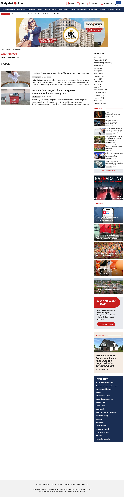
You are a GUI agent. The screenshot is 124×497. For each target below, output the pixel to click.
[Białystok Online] (12, 3)
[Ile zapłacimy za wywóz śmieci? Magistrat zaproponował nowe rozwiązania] (15, 97)
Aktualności (36, 77)
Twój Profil (85, 484)
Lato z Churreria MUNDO (26, 14)
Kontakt (66, 484)
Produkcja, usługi (102, 416)
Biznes (66, 9)
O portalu (38, 484)
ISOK (78, 484)
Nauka (73, 9)
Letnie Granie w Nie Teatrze (42, 14)
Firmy (82, 3)
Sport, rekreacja (101, 426)
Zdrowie (102, 9)
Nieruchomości (82, 9)
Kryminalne (98, 90)
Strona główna (6, 50)
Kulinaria (97, 98)
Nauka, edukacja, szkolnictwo (106, 412)
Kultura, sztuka (101, 402)
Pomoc (73, 484)
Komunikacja (108, 3)
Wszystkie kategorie (103, 439)
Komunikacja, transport (104, 399)
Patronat (53, 484)
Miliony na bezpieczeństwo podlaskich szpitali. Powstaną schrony (114, 155)
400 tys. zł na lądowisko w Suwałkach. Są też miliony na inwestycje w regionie (113, 130)
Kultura (47, 9)
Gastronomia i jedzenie (104, 389)
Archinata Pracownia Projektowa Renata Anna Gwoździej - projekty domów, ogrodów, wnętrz (107, 360)
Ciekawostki (98, 103)
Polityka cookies (53, 489)
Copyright (63, 489)
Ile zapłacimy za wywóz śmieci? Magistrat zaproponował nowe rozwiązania (53, 92)
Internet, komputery (103, 396)
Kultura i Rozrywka (100, 63)
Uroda (96, 79)
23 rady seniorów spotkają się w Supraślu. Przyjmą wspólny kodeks (113, 138)
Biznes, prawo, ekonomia (105, 382)
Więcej (118, 9)
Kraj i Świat (98, 101)
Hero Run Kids (55, 14)
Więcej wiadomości (107, 170)
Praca (60, 9)
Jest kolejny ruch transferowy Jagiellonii (112, 114)
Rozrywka (99, 422)
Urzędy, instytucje (102, 432)
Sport (54, 9)
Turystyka (110, 9)
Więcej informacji (102, 370)
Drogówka (97, 92)
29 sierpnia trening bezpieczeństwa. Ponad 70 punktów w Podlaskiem (114, 163)
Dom (95, 87)
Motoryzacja (93, 9)
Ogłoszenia (94, 3)
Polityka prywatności (39, 489)
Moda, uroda (100, 406)
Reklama (99, 419)
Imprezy (71, 3)
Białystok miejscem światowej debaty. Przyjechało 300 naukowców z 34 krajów (113, 122)
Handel (98, 392)
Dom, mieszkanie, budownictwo (107, 386)
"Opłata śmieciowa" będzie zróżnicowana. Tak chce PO (60, 73)
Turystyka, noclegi (102, 429)
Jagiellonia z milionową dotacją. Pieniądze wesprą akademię (113, 146)
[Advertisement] (62, 460)
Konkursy (14, 14)
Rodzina (97, 82)
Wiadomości (21, 9)
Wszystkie (97, 57)
